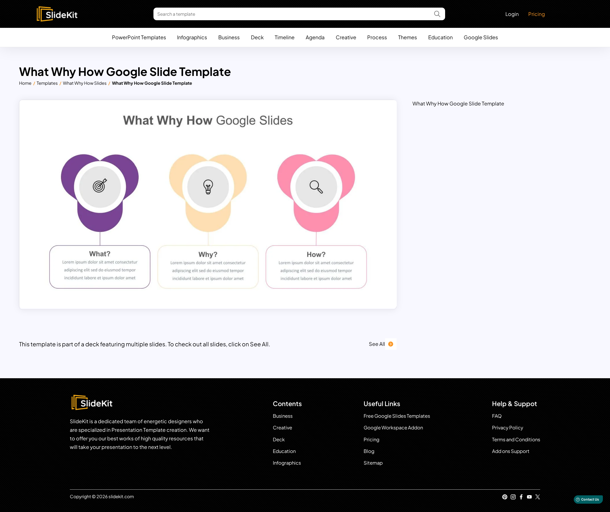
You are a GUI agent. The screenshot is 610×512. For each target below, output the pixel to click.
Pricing (536, 14)
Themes (407, 37)
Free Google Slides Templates (397, 416)
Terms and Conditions (516, 439)
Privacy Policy (507, 427)
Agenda (315, 37)
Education (440, 37)
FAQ (497, 416)
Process (377, 37)
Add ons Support (510, 451)
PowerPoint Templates (139, 37)
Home (25, 83)
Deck (257, 37)
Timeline (285, 37)
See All (377, 344)
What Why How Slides (85, 83)
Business (229, 37)
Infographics (192, 37)
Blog (369, 451)
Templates (47, 83)
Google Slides (481, 37)
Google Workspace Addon (393, 427)
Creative (346, 37)
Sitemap (373, 463)
